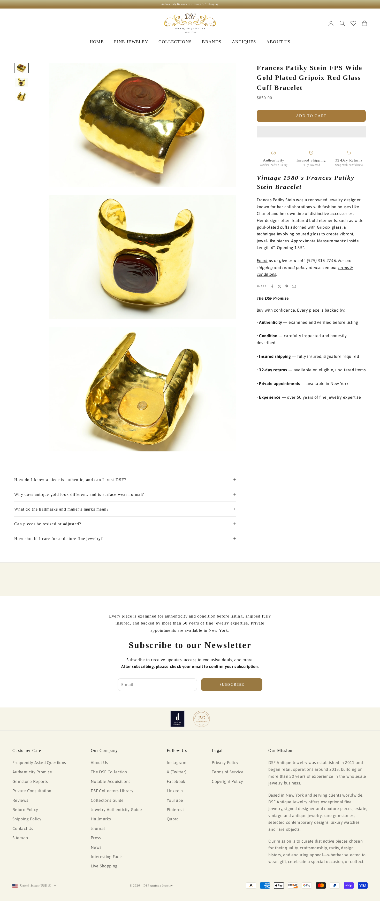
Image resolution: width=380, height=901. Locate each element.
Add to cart (311, 116)
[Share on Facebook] (272, 286)
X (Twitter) (177, 771)
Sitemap (20, 837)
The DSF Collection (109, 771)
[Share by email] (294, 286)
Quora (173, 819)
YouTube (175, 800)
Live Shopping (104, 866)
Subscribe (231, 684)
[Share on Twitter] (279, 286)
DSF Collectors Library (112, 790)
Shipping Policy (27, 819)
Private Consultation (31, 790)
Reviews (20, 800)
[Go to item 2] (21, 82)
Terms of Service (228, 771)
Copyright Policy (227, 781)
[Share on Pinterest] (287, 286)
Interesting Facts (107, 856)
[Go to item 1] (21, 68)
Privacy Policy (225, 762)
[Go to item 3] (21, 96)
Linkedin (175, 790)
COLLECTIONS (175, 41)
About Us (99, 762)
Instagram (176, 762)
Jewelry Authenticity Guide (116, 809)
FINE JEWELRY (131, 41)
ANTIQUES (244, 41)
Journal (98, 828)
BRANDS (211, 41)
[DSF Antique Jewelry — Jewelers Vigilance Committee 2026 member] (201, 719)
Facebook (176, 781)
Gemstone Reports (30, 781)
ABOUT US (278, 41)
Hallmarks (101, 819)
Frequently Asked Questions (39, 762)
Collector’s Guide (107, 800)
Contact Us (22, 828)
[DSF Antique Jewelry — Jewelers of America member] (177, 719)
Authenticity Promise (32, 771)
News (96, 847)
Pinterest (175, 809)
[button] (311, 131)
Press (96, 837)
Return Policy (25, 809)
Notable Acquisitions (110, 781)
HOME (97, 41)
